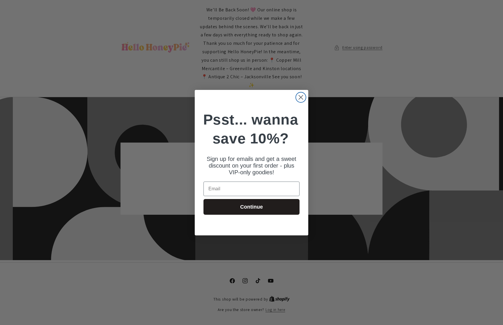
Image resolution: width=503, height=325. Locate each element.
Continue (251, 207)
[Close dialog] (301, 97)
